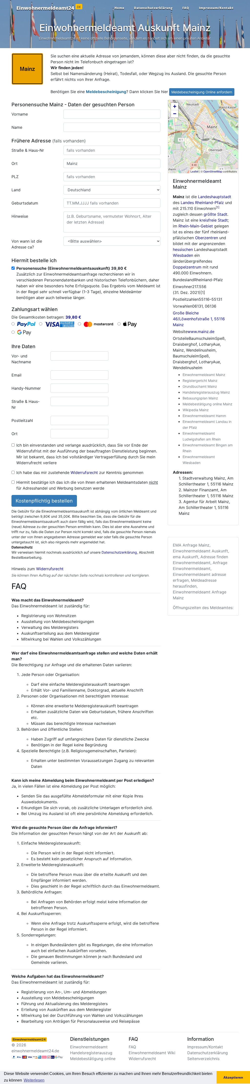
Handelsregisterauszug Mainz (206, 392)
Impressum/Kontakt (216, 8)
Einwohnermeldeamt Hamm (204, 416)
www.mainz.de (201, 331)
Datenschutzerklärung (153, 8)
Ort (14, 163)
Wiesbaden (183, 255)
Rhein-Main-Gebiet (195, 226)
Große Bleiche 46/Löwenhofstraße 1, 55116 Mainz (199, 319)
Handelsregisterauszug (91, 1052)
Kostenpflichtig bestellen (44, 501)
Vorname (19, 114)
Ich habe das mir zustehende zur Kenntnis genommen (79, 472)
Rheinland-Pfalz (209, 202)
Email (16, 375)
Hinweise (19, 216)
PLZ (15, 176)
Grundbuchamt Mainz (200, 386)
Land (16, 189)
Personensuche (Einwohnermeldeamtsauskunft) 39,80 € (71, 268)
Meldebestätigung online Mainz (207, 404)
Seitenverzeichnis (203, 1058)
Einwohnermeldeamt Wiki (152, 1052)
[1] (217, 207)
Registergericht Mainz (200, 380)
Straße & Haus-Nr (27, 150)
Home (119, 8)
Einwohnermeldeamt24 (48, 8)
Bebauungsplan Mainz (200, 398)
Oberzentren (206, 237)
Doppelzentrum (187, 267)
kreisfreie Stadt (213, 220)
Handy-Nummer (26, 388)
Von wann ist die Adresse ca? (26, 244)
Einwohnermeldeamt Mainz (204, 375)
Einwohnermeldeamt (89, 1046)
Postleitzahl (22, 420)
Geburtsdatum (24, 203)
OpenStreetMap (212, 171)
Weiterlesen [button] (34, 1080)
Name (16, 127)
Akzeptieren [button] (233, 1077)
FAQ (185, 8)
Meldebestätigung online (92, 1058)
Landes (187, 202)
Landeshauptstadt (214, 196)
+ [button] (174, 106)
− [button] (174, 114)
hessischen (183, 249)
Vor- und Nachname (21, 359)
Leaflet (194, 171)
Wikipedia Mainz (196, 410)
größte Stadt (215, 214)
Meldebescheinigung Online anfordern (201, 92)
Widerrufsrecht (84, 472)
